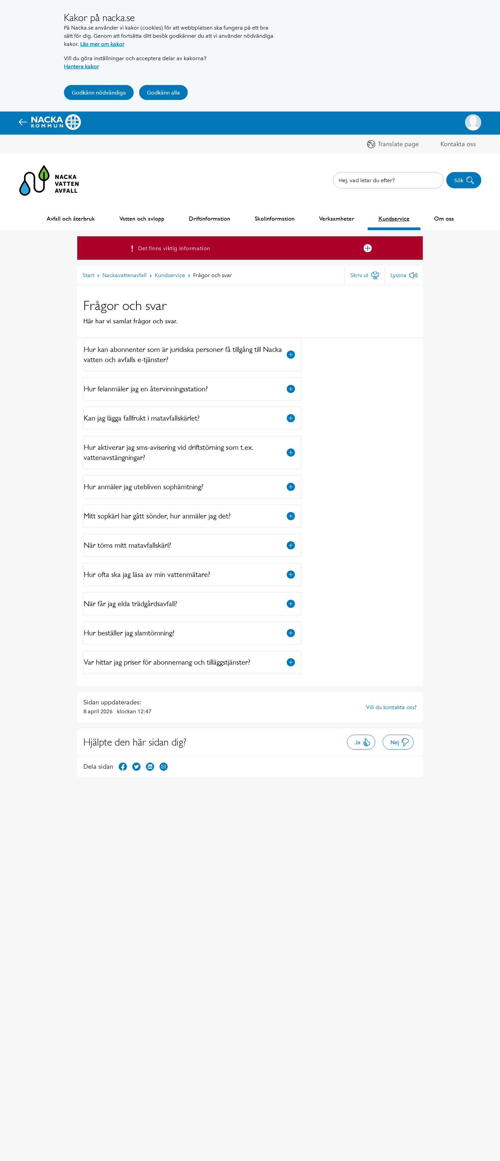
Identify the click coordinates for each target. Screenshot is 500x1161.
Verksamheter (336, 218)
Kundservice (394, 218)
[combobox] (388, 180)
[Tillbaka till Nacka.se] (50, 122)
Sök (458, 180)
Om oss (444, 218)
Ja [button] (358, 742)
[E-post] (164, 766)
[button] (473, 122)
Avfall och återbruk (71, 218)
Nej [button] (394, 742)
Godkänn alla (163, 92)
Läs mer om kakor (102, 44)
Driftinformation (209, 218)
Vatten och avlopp (141, 218)
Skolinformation (275, 218)
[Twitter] (136, 766)
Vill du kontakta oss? (391, 707)
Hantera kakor (81, 66)
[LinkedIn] (150, 766)
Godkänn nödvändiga (99, 92)
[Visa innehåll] (291, 355)
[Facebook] (123, 766)
